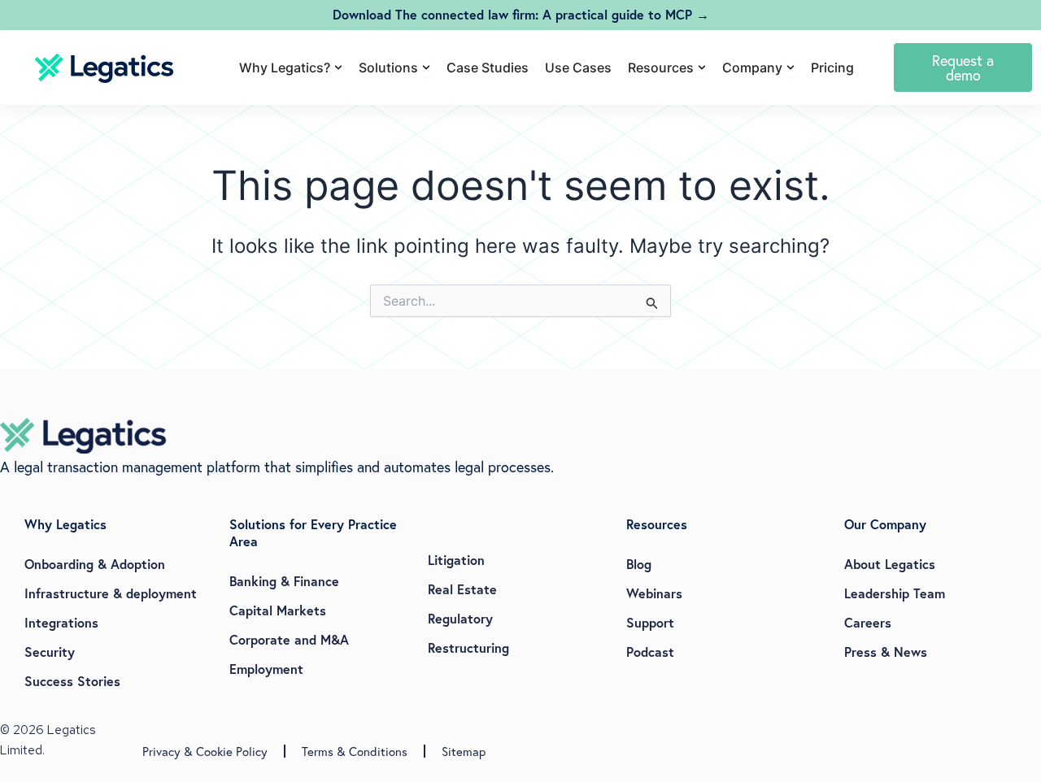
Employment (266, 668)
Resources (656, 523)
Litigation (456, 559)
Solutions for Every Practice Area (313, 532)
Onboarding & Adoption (94, 563)
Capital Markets (277, 610)
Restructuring (468, 647)
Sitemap (464, 751)
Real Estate (462, 588)
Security (49, 651)
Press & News (885, 651)
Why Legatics (65, 523)
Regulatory (460, 618)
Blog (638, 563)
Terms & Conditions (354, 751)
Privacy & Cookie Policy (205, 751)
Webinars (654, 593)
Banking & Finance (284, 580)
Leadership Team (894, 593)
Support (650, 622)
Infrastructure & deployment (110, 593)
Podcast (650, 651)
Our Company (885, 523)
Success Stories (72, 680)
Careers (867, 622)
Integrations (61, 622)
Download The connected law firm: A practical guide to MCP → (521, 14)
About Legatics (889, 563)
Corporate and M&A (289, 639)
